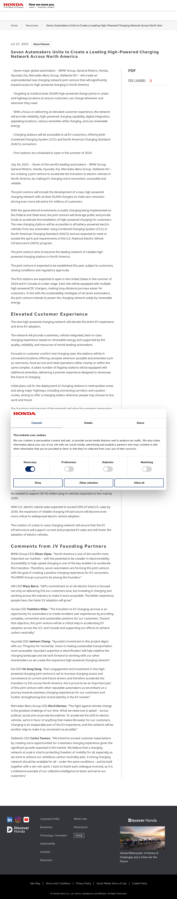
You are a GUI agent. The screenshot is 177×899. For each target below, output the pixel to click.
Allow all (139, 482)
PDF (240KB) (137, 80)
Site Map (35, 883)
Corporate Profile (49, 818)
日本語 (79, 835)
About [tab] (140, 422)
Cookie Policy (139, 883)
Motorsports (81, 827)
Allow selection (88, 482)
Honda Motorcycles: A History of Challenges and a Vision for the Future (139, 857)
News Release (41, 44)
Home (14, 25)
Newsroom (32, 25)
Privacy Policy (83, 883)
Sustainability (47, 843)
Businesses (46, 827)
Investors (45, 851)
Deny (38, 482)
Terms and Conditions (58, 883)
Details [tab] (88, 422)
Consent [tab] (36, 422)
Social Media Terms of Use (112, 883)
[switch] (69, 469)
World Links (80, 818)
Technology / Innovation (53, 835)
